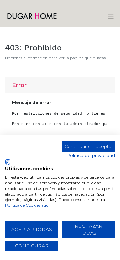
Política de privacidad (90, 155)
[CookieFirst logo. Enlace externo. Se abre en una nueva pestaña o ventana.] (7, 162)
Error (19, 84)
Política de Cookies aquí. (28, 205)
